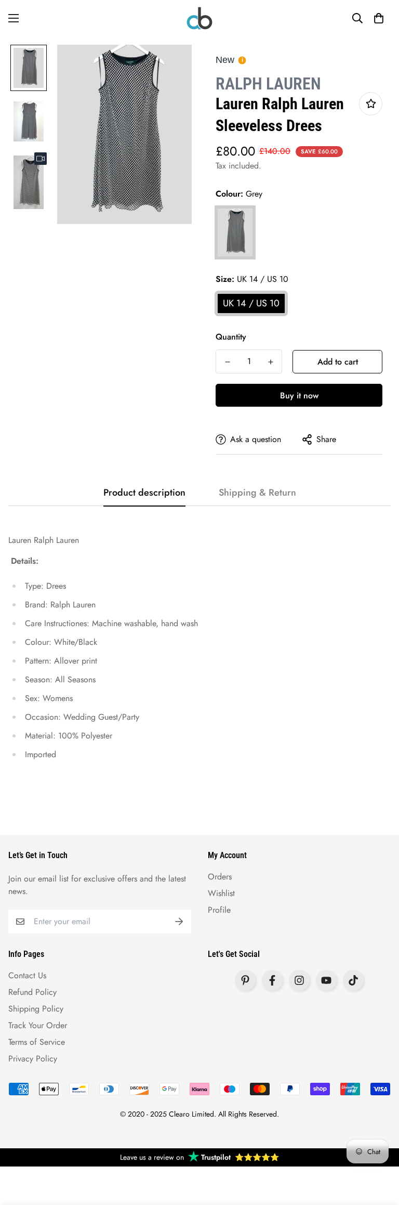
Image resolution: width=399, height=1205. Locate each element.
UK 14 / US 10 (251, 303)
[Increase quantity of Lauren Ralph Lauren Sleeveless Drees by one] (270, 362)
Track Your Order (37, 1025)
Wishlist (221, 893)
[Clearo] (199, 18)
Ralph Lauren (268, 84)
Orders (220, 877)
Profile (219, 910)
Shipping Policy (35, 1009)
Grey (235, 232)
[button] (379, 18)
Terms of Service (36, 1042)
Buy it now (299, 395)
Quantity (231, 337)
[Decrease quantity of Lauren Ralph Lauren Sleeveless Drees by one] (227, 362)
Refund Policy (32, 992)
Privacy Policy (32, 1059)
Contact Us (27, 975)
